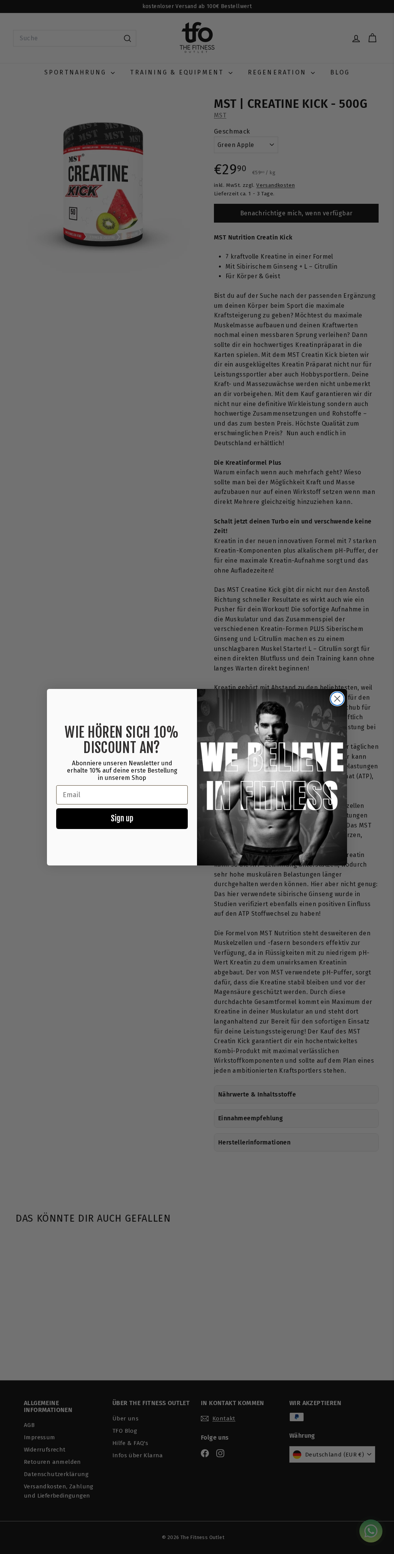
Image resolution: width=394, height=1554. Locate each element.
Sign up (122, 818)
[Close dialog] (337, 698)
